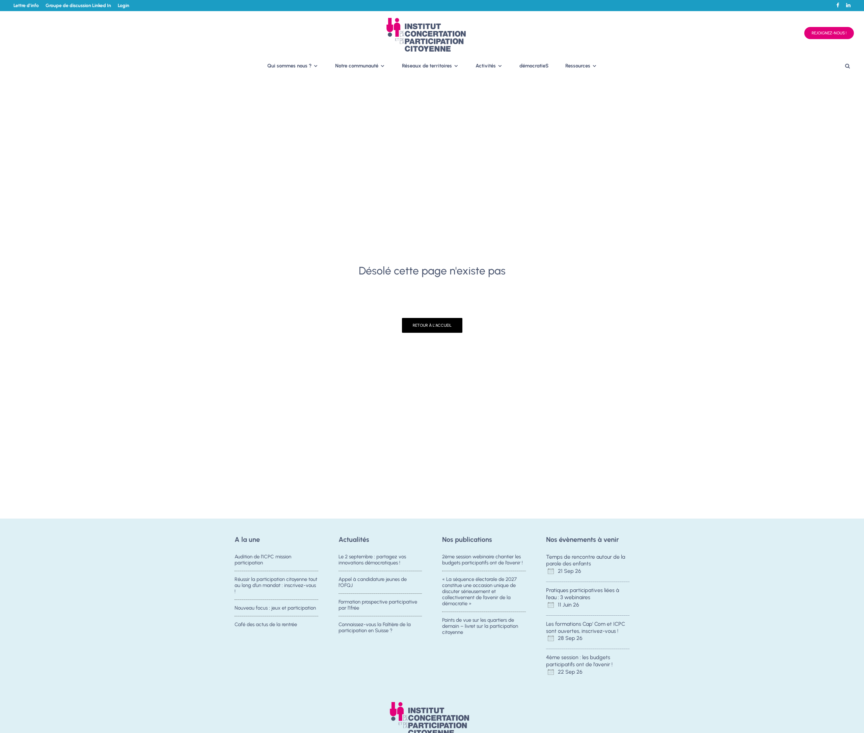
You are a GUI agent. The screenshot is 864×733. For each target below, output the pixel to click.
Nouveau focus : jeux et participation (275, 608)
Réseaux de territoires (427, 66)
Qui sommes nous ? (289, 66)
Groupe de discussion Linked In (78, 5)
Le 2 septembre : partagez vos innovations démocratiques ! (372, 560)
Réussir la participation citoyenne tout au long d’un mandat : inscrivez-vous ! (276, 585)
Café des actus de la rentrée (266, 624)
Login (123, 5)
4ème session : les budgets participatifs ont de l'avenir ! (579, 661)
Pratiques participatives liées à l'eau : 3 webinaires (582, 593)
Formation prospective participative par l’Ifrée (378, 605)
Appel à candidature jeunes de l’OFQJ (373, 582)
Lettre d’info (26, 5)
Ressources (577, 66)
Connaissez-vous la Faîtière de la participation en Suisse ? (375, 627)
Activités (486, 66)
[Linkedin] (848, 5)
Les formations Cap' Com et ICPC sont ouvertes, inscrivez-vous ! (585, 627)
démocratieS (533, 66)
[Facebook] (838, 5)
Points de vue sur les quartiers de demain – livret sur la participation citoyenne (480, 626)
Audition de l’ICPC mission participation (263, 560)
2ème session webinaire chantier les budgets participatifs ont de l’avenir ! (482, 560)
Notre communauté (356, 66)
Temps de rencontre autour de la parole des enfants (585, 560)
